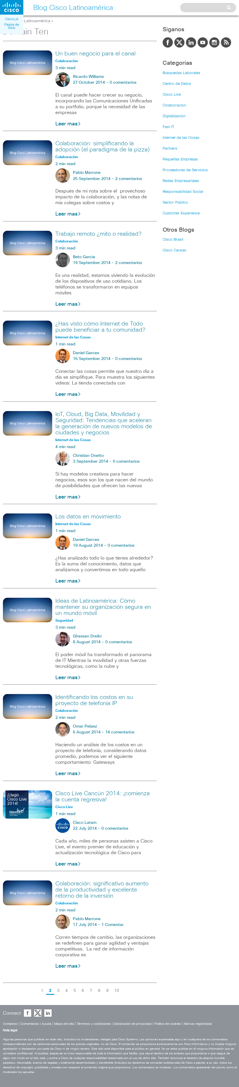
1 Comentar (112, 925)
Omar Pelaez (85, 726)
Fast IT (168, 127)
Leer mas (66, 124)
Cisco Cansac (175, 250)
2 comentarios (128, 179)
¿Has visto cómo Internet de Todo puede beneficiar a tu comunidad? (100, 327)
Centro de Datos (177, 84)
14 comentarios (119, 732)
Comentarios (29, 1023)
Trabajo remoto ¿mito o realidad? (98, 234)
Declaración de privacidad (133, 1023)
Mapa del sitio (64, 1023)
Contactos (10, 1023)
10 (116, 991)
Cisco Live (172, 95)
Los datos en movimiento (88, 517)
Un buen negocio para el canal (95, 54)
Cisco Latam (84, 823)
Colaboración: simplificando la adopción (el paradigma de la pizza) (102, 147)
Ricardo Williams (88, 77)
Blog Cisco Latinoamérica (26, 21)
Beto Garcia (84, 257)
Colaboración (174, 105)
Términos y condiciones (94, 1023)
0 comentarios (123, 83)
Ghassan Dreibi (87, 636)
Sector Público (175, 203)
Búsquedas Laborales (181, 73)
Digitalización (174, 116)
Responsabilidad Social (183, 192)
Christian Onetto (88, 456)
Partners (170, 149)
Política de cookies (167, 1023)
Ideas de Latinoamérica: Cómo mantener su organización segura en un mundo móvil (103, 607)
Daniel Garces (86, 353)
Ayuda (46, 1023)
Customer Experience (181, 213)
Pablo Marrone (87, 173)
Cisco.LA (11, 19)
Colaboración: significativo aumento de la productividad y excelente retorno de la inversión (101, 890)
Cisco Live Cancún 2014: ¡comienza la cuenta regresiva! (102, 797)
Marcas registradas (198, 1023)
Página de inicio (11, 26)
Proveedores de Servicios (185, 170)
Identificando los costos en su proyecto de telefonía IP (94, 700)
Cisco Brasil (173, 240)
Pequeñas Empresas (180, 159)
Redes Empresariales (181, 181)
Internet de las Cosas (181, 138)
